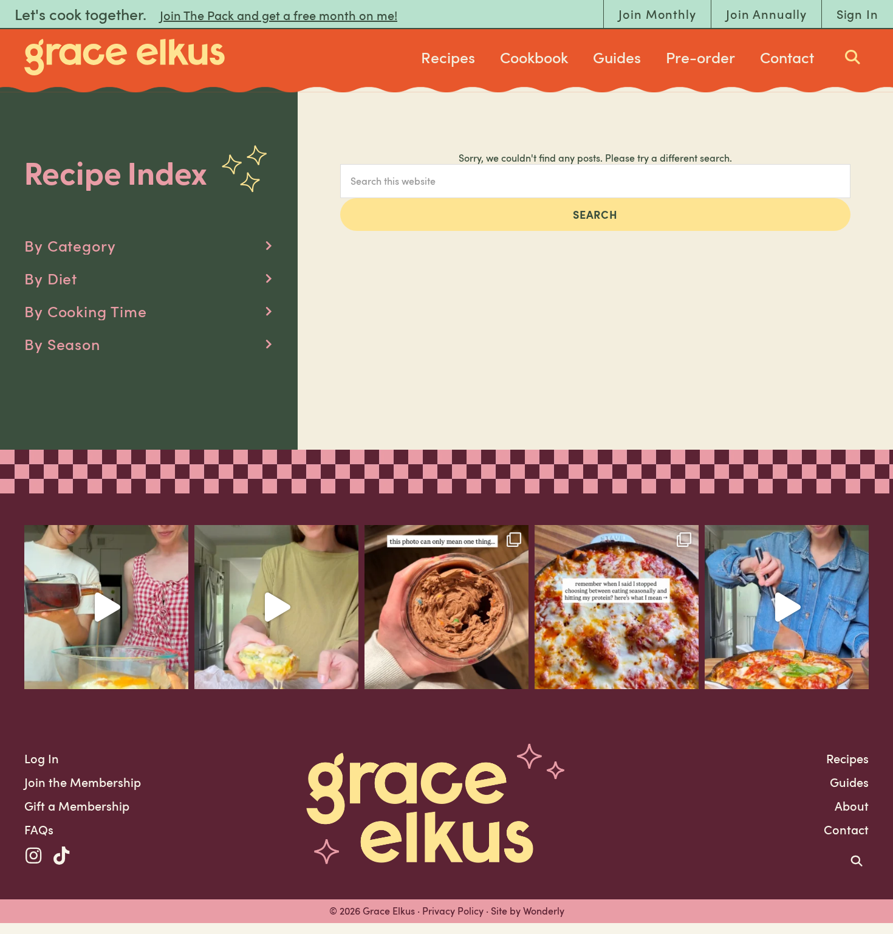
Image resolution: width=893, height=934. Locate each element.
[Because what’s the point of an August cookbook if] (617, 607)
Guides (617, 57)
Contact (787, 57)
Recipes (448, 57)
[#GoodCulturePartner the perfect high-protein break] (276, 607)
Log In (41, 758)
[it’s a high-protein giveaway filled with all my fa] (446, 607)
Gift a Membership (76, 805)
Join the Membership (82, 782)
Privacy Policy (453, 911)
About (852, 805)
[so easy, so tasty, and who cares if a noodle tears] (787, 607)
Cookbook (534, 57)
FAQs (38, 829)
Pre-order (700, 57)
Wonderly (543, 911)
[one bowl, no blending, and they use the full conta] (106, 607)
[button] (148, 245)
